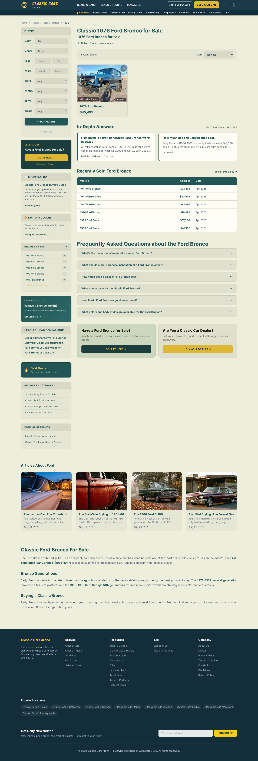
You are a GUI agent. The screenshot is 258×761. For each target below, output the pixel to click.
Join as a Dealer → (197, 349)
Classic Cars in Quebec (158, 706)
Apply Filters (46, 121)
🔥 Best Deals (83, 12)
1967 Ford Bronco (90, 204)
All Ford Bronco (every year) (97, 43)
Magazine (134, 4)
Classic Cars (86, 4)
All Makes (70, 655)
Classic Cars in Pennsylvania (39, 713)
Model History (152, 12)
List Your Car (161, 645)
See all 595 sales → (225, 171)
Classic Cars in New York (218, 706)
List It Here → (46, 157)
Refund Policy (206, 675)
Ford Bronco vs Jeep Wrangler (43, 347)
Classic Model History (122, 650)
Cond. (28, 81)
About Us (203, 645)
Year (28, 61)
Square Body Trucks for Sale (40, 394)
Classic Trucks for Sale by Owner (43, 442)
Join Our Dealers (179, 5)
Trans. (29, 91)
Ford (45, 22)
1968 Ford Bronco (90, 228)
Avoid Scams (215, 12)
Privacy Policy (206, 655)
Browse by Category (38, 385)
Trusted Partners (119, 680)
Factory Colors (135, 12)
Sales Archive (73, 665)
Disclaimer (204, 670)
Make (28, 41)
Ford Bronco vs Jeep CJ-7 (40, 352)
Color (28, 111)
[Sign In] (233, 4)
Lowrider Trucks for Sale (38, 412)
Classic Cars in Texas (35, 706)
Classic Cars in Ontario (98, 706)
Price (28, 71)
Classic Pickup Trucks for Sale (41, 406)
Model (28, 51)
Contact (202, 650)
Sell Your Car (206, 4)
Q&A (227, 12)
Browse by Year (35, 246)
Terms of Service (208, 660)
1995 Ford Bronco (90, 220)
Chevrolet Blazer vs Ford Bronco (44, 342)
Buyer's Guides (100, 12)
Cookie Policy (206, 665)
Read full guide (32, 205)
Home (24, 22)
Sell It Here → (116, 349)
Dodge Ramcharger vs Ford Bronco (45, 337)
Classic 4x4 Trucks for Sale (40, 400)
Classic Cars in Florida (128, 706)
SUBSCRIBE (226, 733)
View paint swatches (35, 234)
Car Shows (184, 12)
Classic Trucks (111, 4)
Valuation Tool (118, 12)
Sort (199, 54)
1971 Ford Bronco (90, 188)
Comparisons (169, 12)
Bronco (55, 22)
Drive (28, 101)
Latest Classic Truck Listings (40, 436)
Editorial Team (118, 684)
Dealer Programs (163, 650)
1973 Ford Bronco (90, 196)
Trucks (35, 22)
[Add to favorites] (123, 68)
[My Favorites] (224, 4)
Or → (46, 164)
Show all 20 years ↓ (37, 285)
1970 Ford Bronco (90, 212)
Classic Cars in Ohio (188, 706)
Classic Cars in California (66, 706)
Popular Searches (37, 427)
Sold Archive (199, 12)
